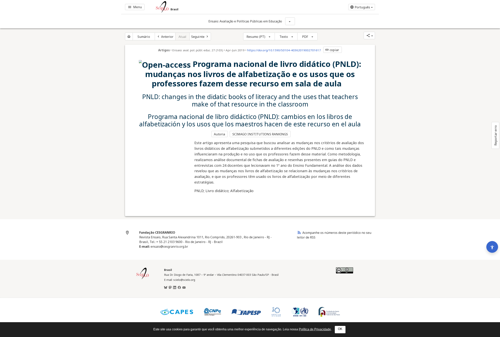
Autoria (219, 134)
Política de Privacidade (315, 329)
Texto (283, 37)
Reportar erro (495, 135)
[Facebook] (179, 288)
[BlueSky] (165, 288)
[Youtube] (184, 288)
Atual (183, 37)
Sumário (144, 37)
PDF (305, 37)
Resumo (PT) (255, 37)
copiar (332, 50)
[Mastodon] (170, 288)
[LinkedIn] (174, 288)
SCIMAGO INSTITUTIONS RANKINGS (260, 134)
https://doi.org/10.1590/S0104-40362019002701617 (284, 50)
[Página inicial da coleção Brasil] (142, 279)
